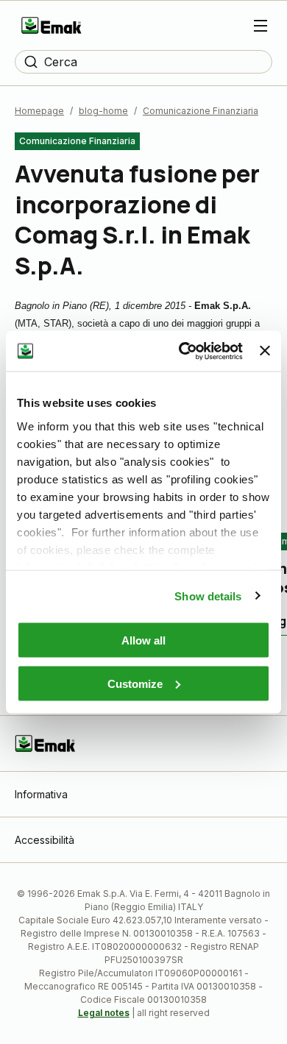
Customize (135, 683)
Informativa (41, 794)
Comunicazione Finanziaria (200, 110)
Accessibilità (44, 840)
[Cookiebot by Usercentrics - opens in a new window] (182, 351)
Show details (207, 595)
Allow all (143, 640)
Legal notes (104, 1012)
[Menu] (260, 26)
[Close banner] (265, 351)
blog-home (103, 110)
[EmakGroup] (51, 25)
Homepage (39, 110)
